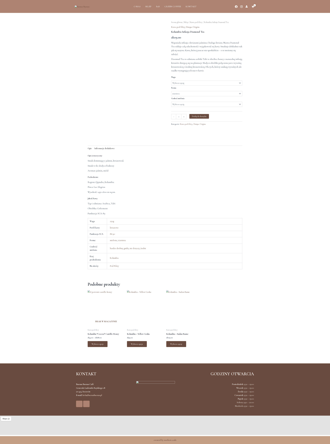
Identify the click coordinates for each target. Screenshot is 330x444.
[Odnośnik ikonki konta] (246, 6)
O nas (137, 6)
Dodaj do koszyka (199, 116)
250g (112, 221)
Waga (173, 77)
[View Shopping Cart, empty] (252, 7)
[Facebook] (236, 6)
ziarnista (122, 240)
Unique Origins (192, 27)
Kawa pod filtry (196, 22)
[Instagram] (241, 6)
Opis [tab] (90, 148)
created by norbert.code (165, 440)
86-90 (112, 234)
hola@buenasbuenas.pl (92, 395)
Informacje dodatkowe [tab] (104, 148)
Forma (173, 88)
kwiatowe (114, 227)
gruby (126, 248)
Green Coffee (172, 6)
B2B (158, 6)
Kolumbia (114, 258)
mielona (113, 240)
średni (143, 248)
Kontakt (191, 6)
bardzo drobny (116, 248)
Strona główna (176, 22)
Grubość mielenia (177, 98)
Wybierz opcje (98, 344)
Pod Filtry (114, 266)
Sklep (148, 6)
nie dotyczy (134, 248)
